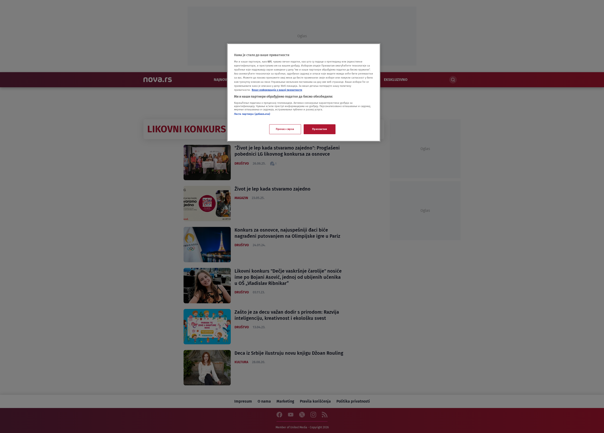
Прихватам (319, 129)
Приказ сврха (285, 129)
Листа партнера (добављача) (252, 114)
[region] (303, 92)
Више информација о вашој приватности (277, 90)
